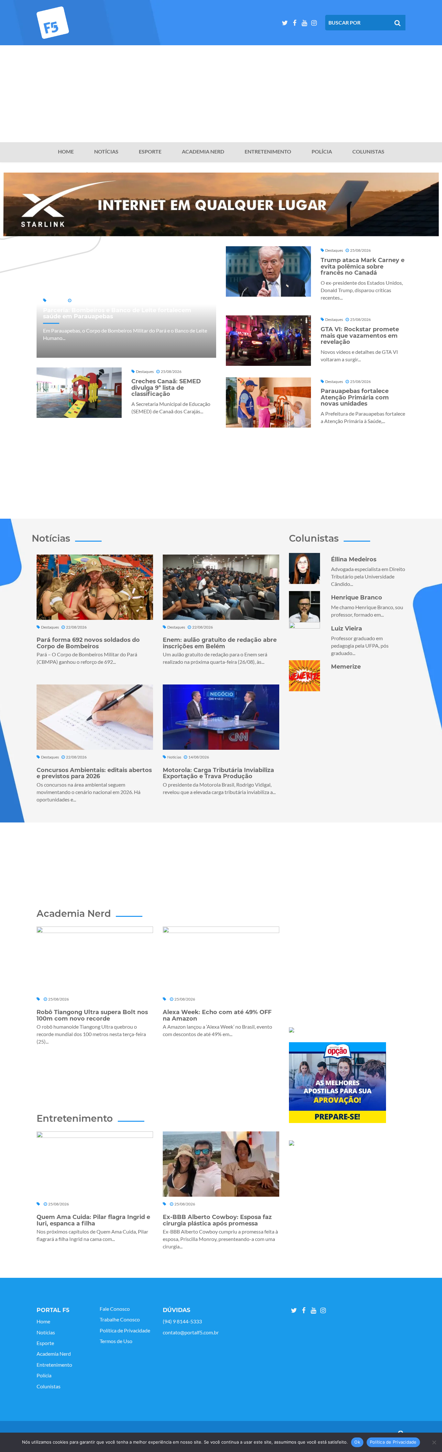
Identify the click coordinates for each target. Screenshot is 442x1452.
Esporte (150, 151)
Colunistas (368, 151)
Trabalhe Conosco (120, 1319)
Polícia (322, 151)
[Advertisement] (221, 93)
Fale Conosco (115, 1309)
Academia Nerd (203, 151)
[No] (434, 1442)
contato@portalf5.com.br (191, 1332)
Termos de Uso (116, 1341)
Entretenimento (268, 151)
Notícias (106, 151)
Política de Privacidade (125, 1330)
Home (66, 151)
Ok (357, 1442)
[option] (221, 205)
